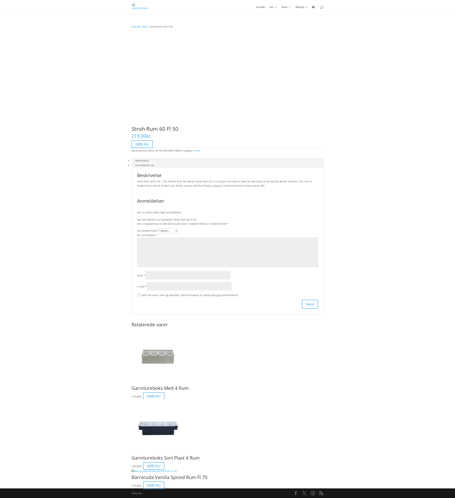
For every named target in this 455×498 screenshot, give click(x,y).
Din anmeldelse (147, 235)
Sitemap (137, 493)
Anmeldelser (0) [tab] (144, 165)
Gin (272, 7)
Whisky (300, 7)
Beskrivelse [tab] (142, 160)
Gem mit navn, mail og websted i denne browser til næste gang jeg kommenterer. (190, 295)
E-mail (142, 286)
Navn (141, 275)
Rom (284, 7)
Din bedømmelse (148, 230)
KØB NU (142, 144)
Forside (260, 7)
